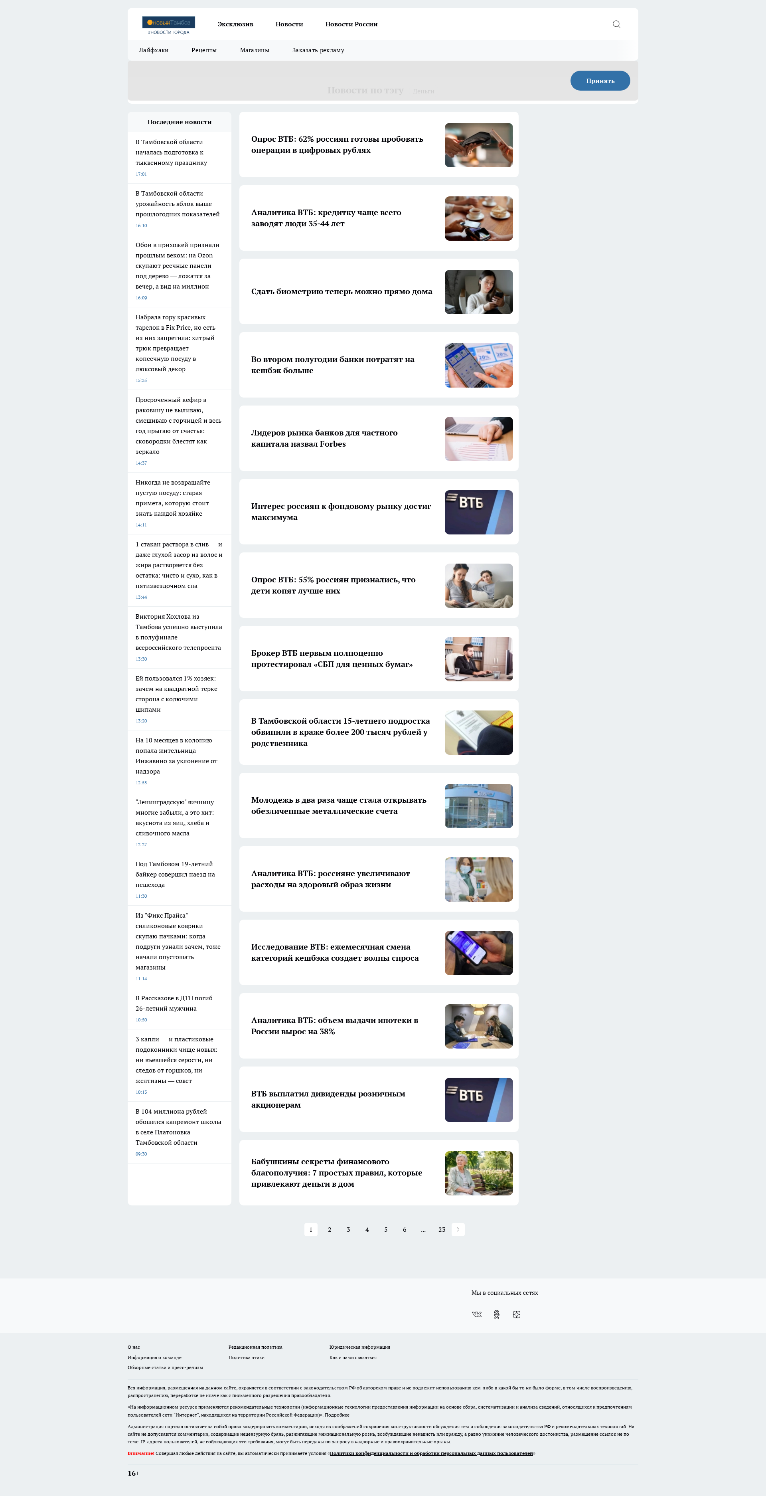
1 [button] (311, 1229)
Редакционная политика (255, 1347)
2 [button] (330, 1229)
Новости (289, 24)
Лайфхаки (153, 50)
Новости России (352, 24)
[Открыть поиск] (616, 24)
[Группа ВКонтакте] (477, 1314)
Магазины (254, 50)
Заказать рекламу (318, 50)
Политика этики (247, 1357)
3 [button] (348, 1229)
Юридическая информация (360, 1347)
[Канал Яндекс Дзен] (517, 1314)
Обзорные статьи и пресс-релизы (165, 1367)
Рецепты (204, 50)
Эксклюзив (235, 24)
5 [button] (386, 1229)
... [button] (423, 1229)
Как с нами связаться (353, 1357)
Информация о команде (155, 1357)
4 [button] (367, 1229)
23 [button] (442, 1229)
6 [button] (405, 1229)
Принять (600, 81)
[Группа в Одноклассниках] (497, 1314)
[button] (458, 1229)
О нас (134, 1347)
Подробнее (337, 1415)
